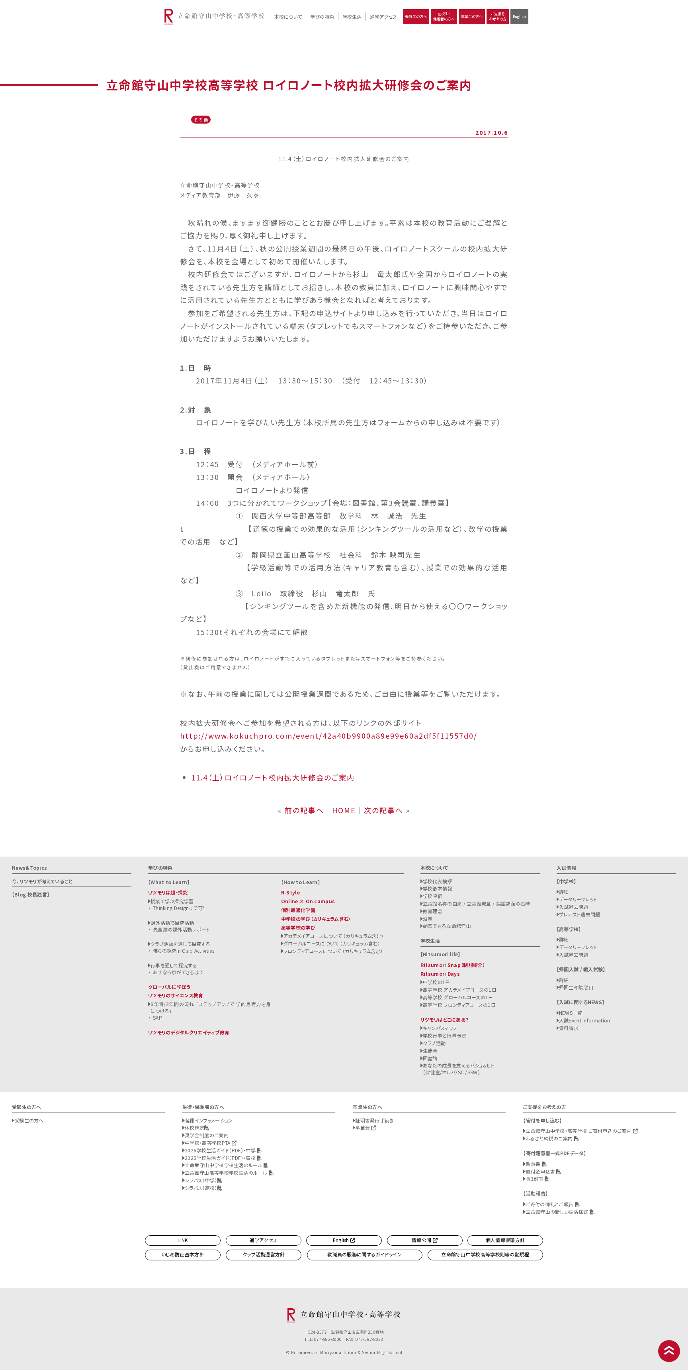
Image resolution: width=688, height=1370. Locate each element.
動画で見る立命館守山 (447, 925)
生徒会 (430, 1050)
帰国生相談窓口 (576, 987)
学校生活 (352, 16)
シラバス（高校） (201, 1187)
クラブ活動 (434, 1043)
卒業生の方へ (472, 16)
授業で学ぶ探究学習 (172, 901)
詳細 (564, 891)
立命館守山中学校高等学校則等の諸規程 (485, 1254)
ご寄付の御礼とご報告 (550, 1204)
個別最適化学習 (298, 909)
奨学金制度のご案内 (207, 1135)
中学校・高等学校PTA (208, 1142)
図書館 (430, 1058)
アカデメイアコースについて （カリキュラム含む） (333, 935)
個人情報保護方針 (505, 1239)
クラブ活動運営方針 (263, 1254)
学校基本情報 (437, 888)
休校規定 (194, 1127)
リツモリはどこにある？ (444, 1019)
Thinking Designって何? (179, 907)
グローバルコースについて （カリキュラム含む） (331, 943)
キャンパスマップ (440, 1027)
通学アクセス (383, 16)
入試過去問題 (573, 906)
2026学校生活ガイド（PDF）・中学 (221, 1150)
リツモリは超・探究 (168, 892)
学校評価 (432, 895)
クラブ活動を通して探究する (180, 943)
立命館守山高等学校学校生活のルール (226, 1172)
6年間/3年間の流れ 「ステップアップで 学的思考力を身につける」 (210, 1007)
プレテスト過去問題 (579, 914)
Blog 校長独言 (30, 894)
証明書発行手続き (374, 1120)
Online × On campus (308, 901)
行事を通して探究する (173, 965)
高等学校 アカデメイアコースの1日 (459, 989)
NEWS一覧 (570, 1012)
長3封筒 (535, 1178)
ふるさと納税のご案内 (550, 1138)
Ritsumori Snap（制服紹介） (452, 964)
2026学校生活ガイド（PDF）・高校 (221, 1157)
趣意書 (533, 1163)
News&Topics (29, 867)
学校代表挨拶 (437, 881)
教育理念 (432, 911)
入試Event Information (584, 1020)
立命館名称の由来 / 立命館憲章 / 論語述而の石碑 (476, 903)
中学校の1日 (436, 982)
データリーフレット (578, 899)
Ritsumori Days (440, 973)
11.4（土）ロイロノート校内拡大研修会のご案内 (273, 777)
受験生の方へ (416, 16)
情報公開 (422, 1239)
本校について (288, 16)
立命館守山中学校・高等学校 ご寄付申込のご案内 (579, 1130)
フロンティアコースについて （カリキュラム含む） (333, 950)
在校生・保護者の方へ (444, 16)
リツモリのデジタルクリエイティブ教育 (188, 1032)
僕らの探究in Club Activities (183, 950)
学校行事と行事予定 (445, 1035)
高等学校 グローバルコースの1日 (458, 997)
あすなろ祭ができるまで (178, 972)
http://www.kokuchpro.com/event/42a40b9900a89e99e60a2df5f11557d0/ (328, 735)
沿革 (428, 918)
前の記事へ (304, 810)
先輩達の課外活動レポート (181, 929)
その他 (201, 119)
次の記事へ (383, 810)
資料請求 (569, 1027)
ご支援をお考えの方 (497, 16)
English (519, 16)
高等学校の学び (298, 927)
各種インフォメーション (209, 1120)
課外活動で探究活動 (172, 922)
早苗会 (363, 1127)
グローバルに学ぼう (169, 986)
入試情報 (566, 867)
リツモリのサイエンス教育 (175, 995)
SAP (157, 1017)
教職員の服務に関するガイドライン (364, 1254)
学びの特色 (322, 16)
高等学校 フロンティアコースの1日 (459, 1004)
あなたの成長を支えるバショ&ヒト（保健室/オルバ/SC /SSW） (459, 1068)
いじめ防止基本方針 (182, 1254)
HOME (344, 810)
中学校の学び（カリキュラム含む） (316, 918)
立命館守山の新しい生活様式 (557, 1211)
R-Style (290, 892)
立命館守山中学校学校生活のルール (224, 1165)
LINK (183, 1239)
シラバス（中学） (201, 1180)
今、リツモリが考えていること (42, 881)
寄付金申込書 (541, 1171)
